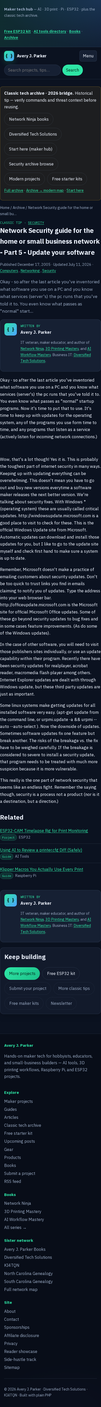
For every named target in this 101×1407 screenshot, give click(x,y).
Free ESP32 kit (17, 31)
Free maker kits (24, 1003)
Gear (8, 1149)
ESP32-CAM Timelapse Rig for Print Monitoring (44, 830)
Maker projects (18, 1101)
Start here (75, 190)
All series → (15, 1227)
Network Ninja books (29, 119)
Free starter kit (18, 1133)
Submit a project (19, 1173)
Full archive (13, 190)
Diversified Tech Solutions (33, 134)
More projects (22, 973)
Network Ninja (32, 348)
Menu (88, 55)
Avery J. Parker (36, 332)
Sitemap (12, 1367)
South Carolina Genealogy (28, 1281)
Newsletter (61, 1003)
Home (5, 207)
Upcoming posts (19, 1141)
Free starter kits (67, 178)
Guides (10, 1109)
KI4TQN (11, 1265)
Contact (11, 1319)
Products (12, 1157)
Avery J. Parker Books (25, 1249)
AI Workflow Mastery (24, 1219)
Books (75, 31)
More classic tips (74, 988)
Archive (11, 37)
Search (72, 70)
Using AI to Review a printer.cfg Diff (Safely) (41, 849)
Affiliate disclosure (21, 1335)
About (10, 1311)
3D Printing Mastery (62, 348)
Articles (11, 1117)
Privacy (11, 1343)
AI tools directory (50, 31)
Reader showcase (20, 1351)
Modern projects (24, 178)
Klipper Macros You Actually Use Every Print (41, 869)
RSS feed (12, 1181)
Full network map (21, 1289)
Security (36, 223)
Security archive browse (31, 163)
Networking (30, 270)
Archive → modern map (45, 190)
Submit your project (27, 988)
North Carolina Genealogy (28, 1273)
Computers (9, 270)
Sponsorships (17, 1327)
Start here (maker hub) (30, 149)
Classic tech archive (22, 1125)
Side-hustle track (20, 1359)
